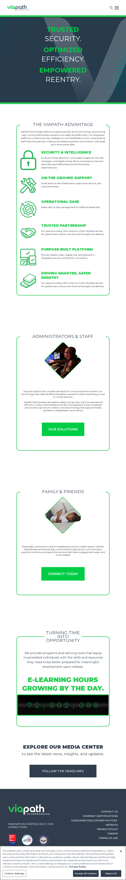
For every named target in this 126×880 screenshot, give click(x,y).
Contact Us (109, 811)
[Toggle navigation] (117, 7)
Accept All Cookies (86, 873)
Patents (112, 824)
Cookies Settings (14, 873)
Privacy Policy (107, 829)
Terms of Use (108, 838)
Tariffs (112, 833)
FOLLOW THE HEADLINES (63, 771)
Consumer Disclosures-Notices (94, 820)
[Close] (120, 851)
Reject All (110, 873)
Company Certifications (100, 816)
